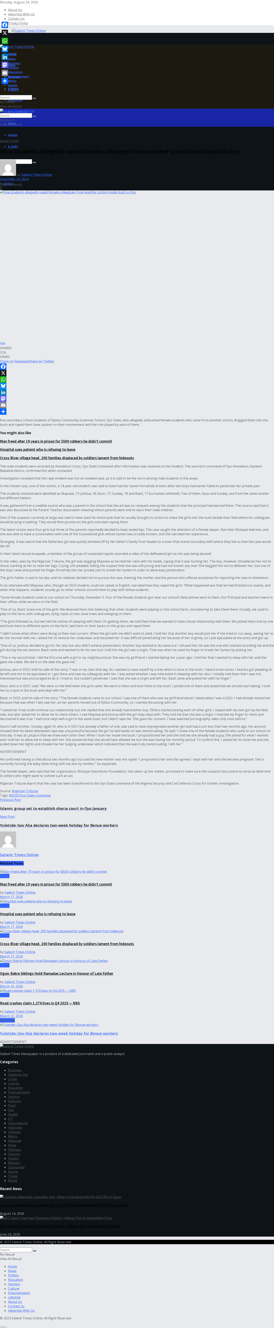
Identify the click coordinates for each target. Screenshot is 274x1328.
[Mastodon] (137, 398)
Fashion (14, 1096)
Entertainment (18, 76)
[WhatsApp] (137, 379)
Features (14, 1101)
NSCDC (14, 795)
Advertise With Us (21, 14)
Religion (14, 1163)
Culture (13, 1083)
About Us (15, 10)
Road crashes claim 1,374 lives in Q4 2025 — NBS (40, 1003)
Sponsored (16, 1167)
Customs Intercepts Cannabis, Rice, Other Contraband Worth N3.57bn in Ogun (64, 1205)
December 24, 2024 (14, 179)
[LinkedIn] (137, 392)
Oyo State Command (35, 795)
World (12, 1180)
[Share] (137, 411)
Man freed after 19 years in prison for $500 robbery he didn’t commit (56, 441)
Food (11, 1105)
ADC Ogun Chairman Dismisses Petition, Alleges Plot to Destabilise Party (60, 1226)
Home (12, 54)
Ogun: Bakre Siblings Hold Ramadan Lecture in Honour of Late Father (56, 973)
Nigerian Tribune (25, 791)
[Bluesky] (137, 386)
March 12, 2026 (11, 1016)
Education (15, 100)
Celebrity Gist (18, 1074)
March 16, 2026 (11, 986)
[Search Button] (34, 98)
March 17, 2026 (11, 897)
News (11, 59)
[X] (137, 373)
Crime (14, 141)
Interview (15, 1127)
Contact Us (16, 18)
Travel (13, 1176)
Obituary (14, 1149)
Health (12, 135)
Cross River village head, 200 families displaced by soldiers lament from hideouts (67, 458)
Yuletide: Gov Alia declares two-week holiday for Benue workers (59, 1033)
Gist (11, 1110)
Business (14, 63)
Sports (13, 1171)
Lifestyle (14, 1132)
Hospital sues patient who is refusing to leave (37, 449)
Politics (13, 68)
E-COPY (13, 147)
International (18, 1123)
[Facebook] (137, 366)
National (14, 1141)
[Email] (137, 405)
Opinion (14, 1154)
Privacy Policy (18, 23)
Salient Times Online (36, 174)
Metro (12, 81)
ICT (10, 1119)
